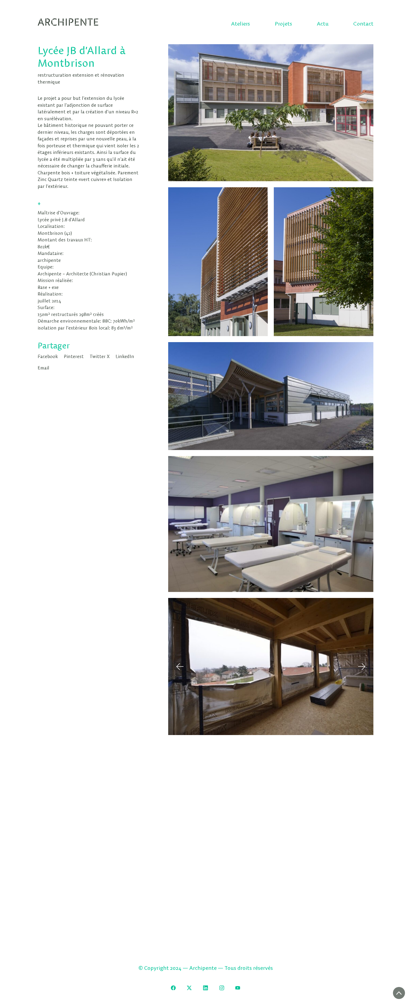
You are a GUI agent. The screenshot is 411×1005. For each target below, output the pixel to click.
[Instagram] (222, 988)
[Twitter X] (189, 988)
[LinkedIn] (205, 988)
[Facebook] (173, 988)
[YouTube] (238, 988)
